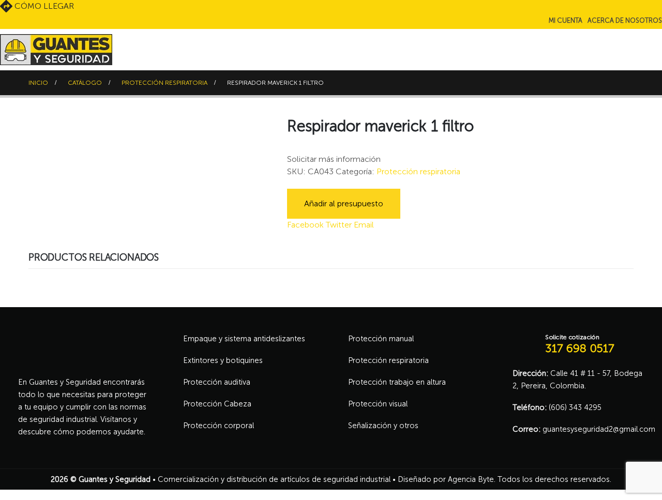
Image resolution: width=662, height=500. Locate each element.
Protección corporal (218, 425)
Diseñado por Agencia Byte (446, 479)
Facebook (305, 225)
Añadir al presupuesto (343, 203)
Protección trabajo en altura (397, 382)
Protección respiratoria (418, 171)
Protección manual (381, 338)
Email (364, 225)
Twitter (339, 225)
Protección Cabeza (217, 403)
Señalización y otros (383, 425)
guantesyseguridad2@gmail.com (599, 429)
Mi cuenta (565, 20)
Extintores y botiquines (223, 360)
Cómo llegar (43, 6)
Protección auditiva (216, 382)
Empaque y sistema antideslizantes (244, 338)
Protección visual (378, 403)
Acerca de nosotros (625, 20)
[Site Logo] (56, 49)
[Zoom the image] (82, 338)
